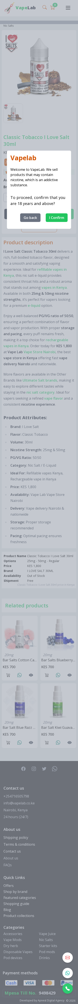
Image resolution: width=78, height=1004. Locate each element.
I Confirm (56, 217)
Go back (30, 217)
